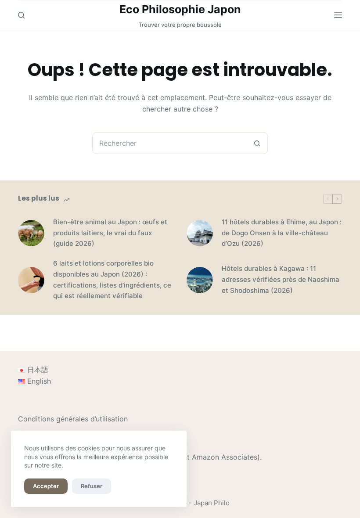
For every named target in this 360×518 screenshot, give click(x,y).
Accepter (46, 485)
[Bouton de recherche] (256, 143)
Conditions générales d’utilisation (73, 418)
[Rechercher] (21, 15)
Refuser (91, 485)
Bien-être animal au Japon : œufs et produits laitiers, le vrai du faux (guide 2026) (110, 233)
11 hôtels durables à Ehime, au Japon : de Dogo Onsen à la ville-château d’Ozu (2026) (282, 233)
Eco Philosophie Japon (180, 9)
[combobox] (169, 143)
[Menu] (338, 15)
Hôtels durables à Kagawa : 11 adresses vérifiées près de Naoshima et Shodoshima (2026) (280, 279)
